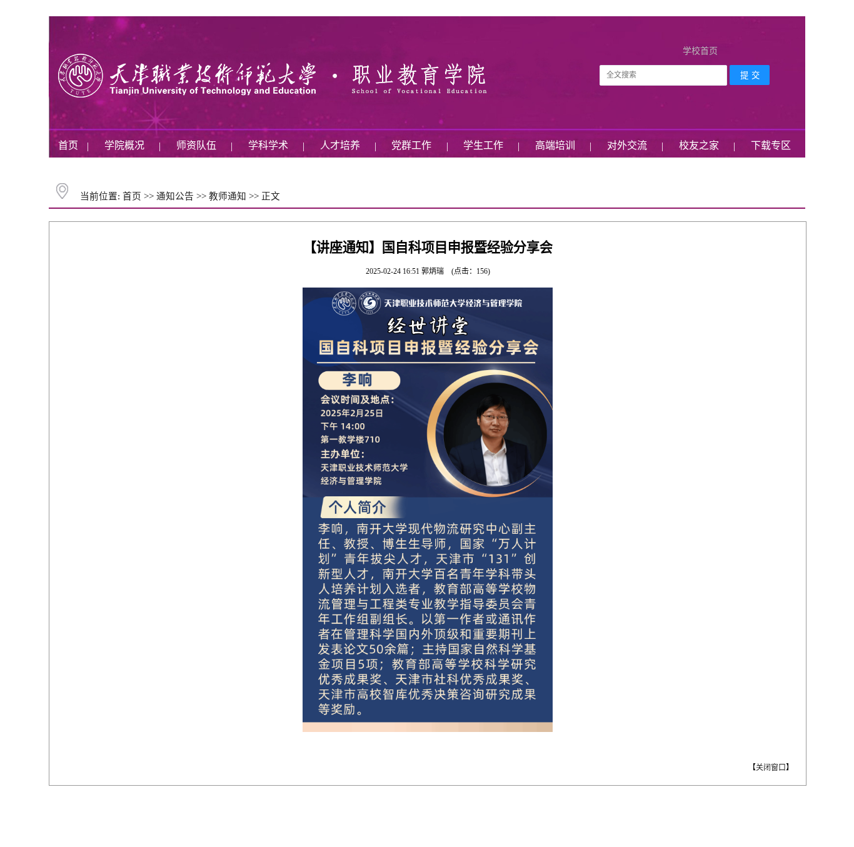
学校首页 (700, 51)
